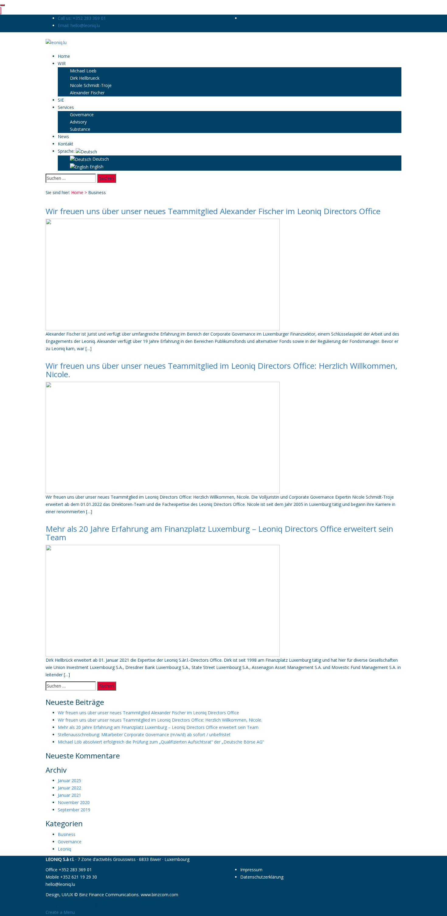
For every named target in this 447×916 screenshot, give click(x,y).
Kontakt (65, 144)
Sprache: (67, 151)
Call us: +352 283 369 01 (82, 18)
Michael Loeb (83, 71)
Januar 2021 (69, 795)
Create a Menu (60, 912)
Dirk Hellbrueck (84, 78)
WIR (62, 63)
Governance (82, 114)
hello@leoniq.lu (60, 884)
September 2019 (74, 810)
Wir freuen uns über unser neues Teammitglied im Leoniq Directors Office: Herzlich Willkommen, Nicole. (221, 370)
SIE (61, 100)
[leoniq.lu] (56, 42)
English (95, 166)
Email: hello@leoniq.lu (79, 25)
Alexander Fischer (87, 93)
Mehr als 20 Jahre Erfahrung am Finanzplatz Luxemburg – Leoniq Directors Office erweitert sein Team (219, 533)
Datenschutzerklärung (261, 877)
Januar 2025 (69, 780)
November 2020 (74, 802)
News (63, 136)
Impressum (251, 869)
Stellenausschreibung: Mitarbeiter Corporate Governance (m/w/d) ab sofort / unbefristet (144, 734)
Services (66, 107)
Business (66, 834)
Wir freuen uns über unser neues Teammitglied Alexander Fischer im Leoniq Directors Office (213, 211)
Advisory (78, 122)
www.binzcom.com (159, 894)
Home (64, 56)
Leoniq (64, 849)
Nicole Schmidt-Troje (91, 85)
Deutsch (100, 159)
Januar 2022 (69, 788)
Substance (80, 129)
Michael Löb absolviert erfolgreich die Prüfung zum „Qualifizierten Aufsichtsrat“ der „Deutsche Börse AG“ (161, 742)
